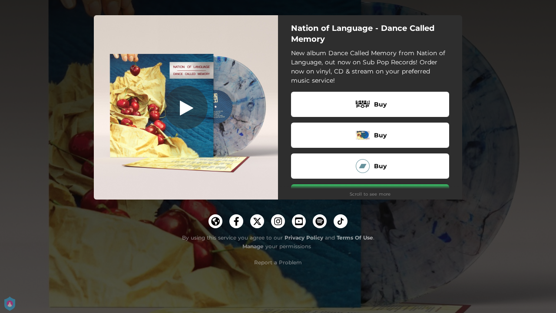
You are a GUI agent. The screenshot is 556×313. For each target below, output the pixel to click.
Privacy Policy (304, 237)
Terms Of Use (355, 237)
